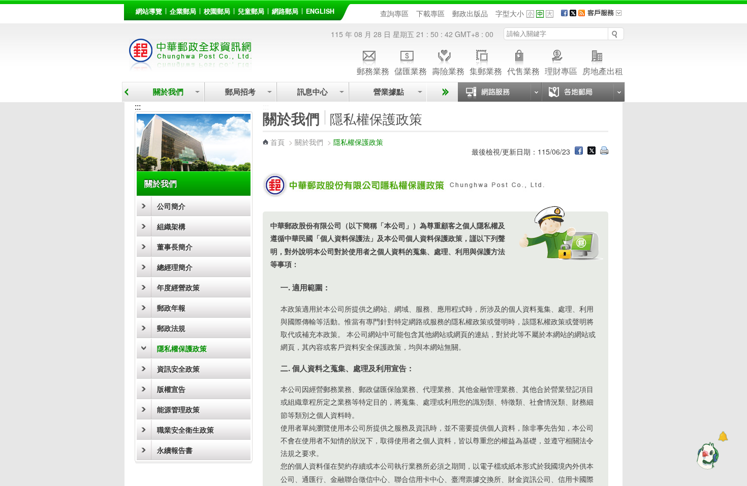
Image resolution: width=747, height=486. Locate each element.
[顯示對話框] (723, 436)
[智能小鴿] (706, 455)
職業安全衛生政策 (185, 429)
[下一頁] (444, 92)
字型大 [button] (549, 14)
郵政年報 (171, 307)
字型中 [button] (540, 14)
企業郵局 (183, 11)
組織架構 (171, 226)
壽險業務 (448, 70)
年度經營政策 (178, 287)
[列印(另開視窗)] (604, 151)
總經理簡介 (175, 267)
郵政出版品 (470, 13)
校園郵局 (217, 11)
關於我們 (168, 91)
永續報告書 (175, 450)
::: (130, 9)
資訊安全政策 (178, 368)
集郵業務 (486, 70)
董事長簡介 (175, 246)
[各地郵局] (583, 92)
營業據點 (387, 91)
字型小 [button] (530, 14)
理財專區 (561, 70)
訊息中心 (312, 91)
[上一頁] (126, 92)
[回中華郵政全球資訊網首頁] (190, 66)
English (320, 11)
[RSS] (581, 13)
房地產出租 (602, 70)
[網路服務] (499, 92)
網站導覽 (149, 11)
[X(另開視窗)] (573, 13)
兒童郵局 (251, 11)
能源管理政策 (178, 409)
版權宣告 (171, 389)
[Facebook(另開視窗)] (564, 13)
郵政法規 (171, 328)
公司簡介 (171, 206)
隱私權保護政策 (182, 348)
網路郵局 (285, 11)
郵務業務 (373, 70)
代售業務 (523, 70)
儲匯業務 (410, 70)
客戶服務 (607, 16)
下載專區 (430, 13)
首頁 (277, 142)
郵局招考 (240, 91)
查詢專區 (394, 13)
